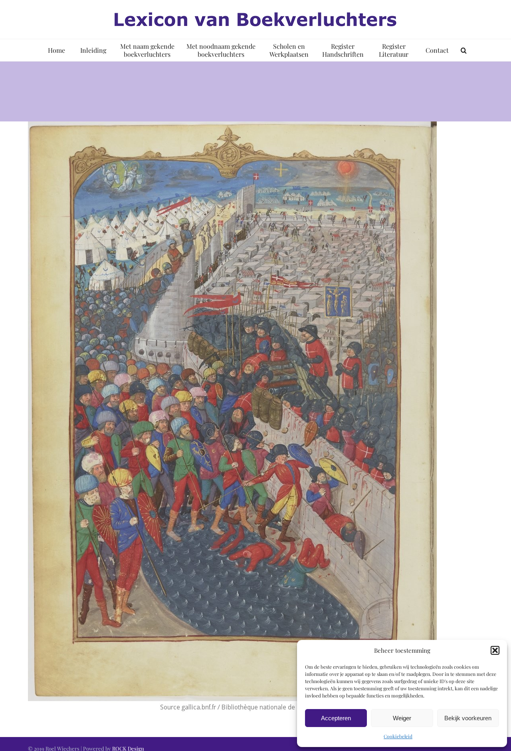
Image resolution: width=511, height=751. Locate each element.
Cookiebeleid (398, 736)
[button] (495, 650)
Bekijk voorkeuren (467, 718)
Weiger (402, 718)
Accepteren (336, 718)
